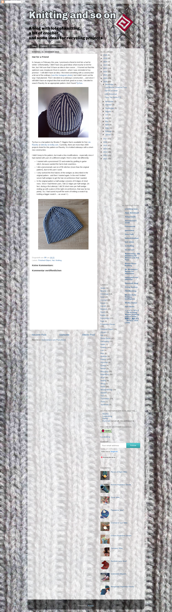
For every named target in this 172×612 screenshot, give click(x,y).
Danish (103, 306)
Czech (103, 303)
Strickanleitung (106, 390)
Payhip (105, 418)
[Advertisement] (121, 181)
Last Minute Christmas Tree (116, 87)
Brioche (103, 291)
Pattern (103, 359)
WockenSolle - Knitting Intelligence (131, 297)
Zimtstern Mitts (117, 548)
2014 (105, 149)
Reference (104, 374)
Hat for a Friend (111, 91)
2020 (105, 75)
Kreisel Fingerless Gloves (121, 485)
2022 (105, 68)
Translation (104, 399)
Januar (108, 135)
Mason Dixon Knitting (130, 264)
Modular (103, 356)
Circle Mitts (115, 497)
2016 (105, 142)
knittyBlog (129, 246)
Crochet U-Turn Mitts (119, 523)
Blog (34, 46)
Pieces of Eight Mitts (119, 472)
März (107, 128)
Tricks (102, 402)
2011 (105, 159)
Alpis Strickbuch (132, 213)
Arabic (103, 288)
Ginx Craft (129, 234)
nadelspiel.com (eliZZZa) (131, 278)
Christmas (104, 294)
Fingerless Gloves (107, 324)
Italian (102, 344)
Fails (102, 321)
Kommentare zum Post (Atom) (54, 340)
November (109, 101)
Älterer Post (88, 334)
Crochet (103, 300)
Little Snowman (111, 94)
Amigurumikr (130, 217)
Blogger (91, 606)
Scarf (102, 378)
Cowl (102, 297)
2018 (105, 82)
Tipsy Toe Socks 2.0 (113, 97)
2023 (105, 65)
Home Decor (105, 338)
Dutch (102, 312)
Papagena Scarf (117, 510)
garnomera (129, 230)
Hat (53, 260)
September (110, 108)
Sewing (103, 381)
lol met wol (129, 250)
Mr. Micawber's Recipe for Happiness (131, 271)
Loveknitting (107, 416)
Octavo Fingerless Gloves (121, 536)
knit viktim (129, 242)
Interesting (104, 341)
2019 (105, 78)
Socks (102, 387)
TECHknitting (130, 291)
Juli (106, 115)
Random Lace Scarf (119, 561)
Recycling (104, 371)
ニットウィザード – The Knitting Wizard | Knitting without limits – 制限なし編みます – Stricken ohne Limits (132, 317)
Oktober (108, 105)
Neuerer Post (39, 334)
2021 (105, 72)
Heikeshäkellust (132, 238)
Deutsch (103, 309)
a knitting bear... (132, 209)
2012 (105, 155)
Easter (103, 315)
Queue (103, 365)
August (108, 111)
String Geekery (131, 287)
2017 (105, 139)
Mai (107, 121)
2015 (105, 145)
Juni (107, 118)
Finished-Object (44, 260)
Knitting (59, 260)
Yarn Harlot (129, 307)
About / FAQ (57, 46)
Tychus (79, 83)
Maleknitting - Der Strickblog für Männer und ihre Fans (132, 257)
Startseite (64, 334)
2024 (105, 62)
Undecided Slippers (118, 574)
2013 (105, 152)
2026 (105, 55)
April (107, 125)
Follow (133, 445)
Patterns (43, 46)
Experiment (105, 318)
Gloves (103, 332)
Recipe (103, 368)
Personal (104, 362)
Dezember (109, 84)
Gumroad (106, 421)
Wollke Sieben (131, 303)
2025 (105, 58)
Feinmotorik (130, 226)
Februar (108, 131)
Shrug (102, 384)
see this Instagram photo (62, 75)
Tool (102, 396)
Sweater (103, 393)
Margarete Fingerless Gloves (122, 587)
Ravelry (105, 414)
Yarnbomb (104, 405)
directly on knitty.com (49, 145)
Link (102, 350)
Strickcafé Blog (131, 283)
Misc (102, 353)
